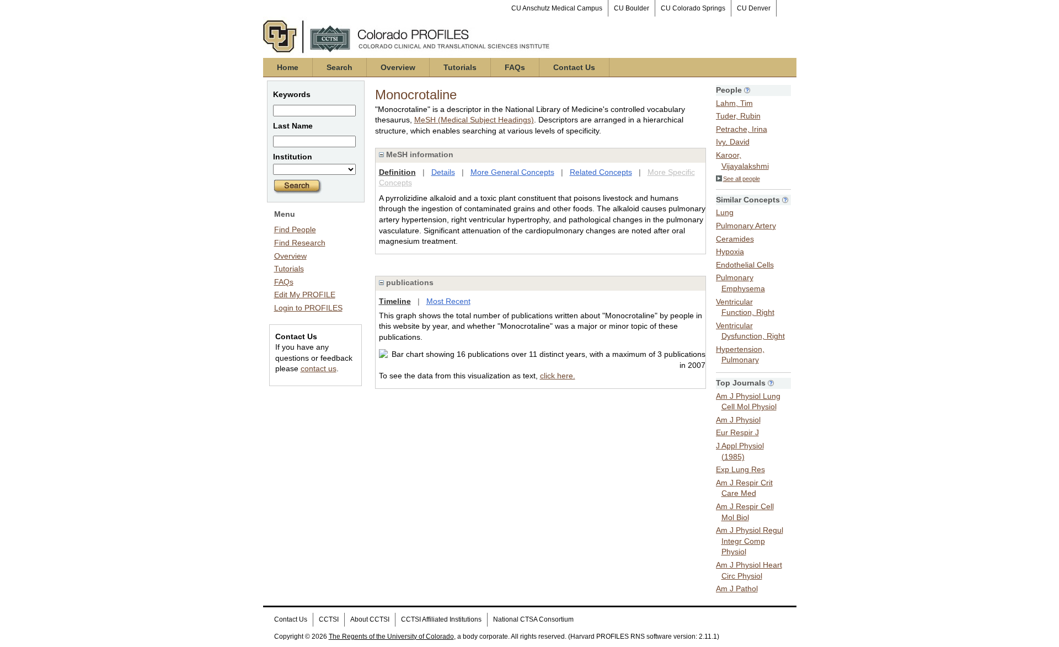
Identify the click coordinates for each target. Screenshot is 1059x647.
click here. (557, 375)
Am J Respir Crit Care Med (744, 488)
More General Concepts (512, 172)
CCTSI (329, 619)
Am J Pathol (737, 588)
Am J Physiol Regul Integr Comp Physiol (749, 541)
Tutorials (460, 67)
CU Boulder (631, 8)
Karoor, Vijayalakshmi (742, 160)
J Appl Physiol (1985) (740, 451)
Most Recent (448, 301)
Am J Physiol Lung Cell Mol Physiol (748, 401)
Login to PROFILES (308, 307)
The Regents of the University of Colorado (391, 636)
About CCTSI (369, 619)
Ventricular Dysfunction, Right (750, 331)
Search (339, 67)
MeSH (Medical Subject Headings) (474, 119)
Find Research (299, 242)
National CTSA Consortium (533, 619)
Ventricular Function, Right (745, 307)
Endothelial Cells (745, 264)
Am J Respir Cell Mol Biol (745, 512)
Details (443, 172)
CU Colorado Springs (693, 8)
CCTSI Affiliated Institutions (441, 619)
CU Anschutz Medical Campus (556, 8)
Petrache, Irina (741, 129)
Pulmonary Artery (746, 225)
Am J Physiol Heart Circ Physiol (749, 570)
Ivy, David (733, 141)
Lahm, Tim (734, 103)
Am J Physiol (738, 419)
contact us (318, 368)
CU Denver (754, 8)
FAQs (515, 67)
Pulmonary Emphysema (740, 283)
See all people (741, 178)
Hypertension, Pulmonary (740, 355)
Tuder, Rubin (738, 115)
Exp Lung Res (740, 469)
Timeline (395, 301)
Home (287, 67)
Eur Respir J (737, 432)
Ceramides (735, 238)
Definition (397, 172)
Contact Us (574, 67)
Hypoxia (730, 251)
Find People (295, 229)
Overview (398, 67)
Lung (725, 212)
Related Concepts (601, 172)
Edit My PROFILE (304, 294)
